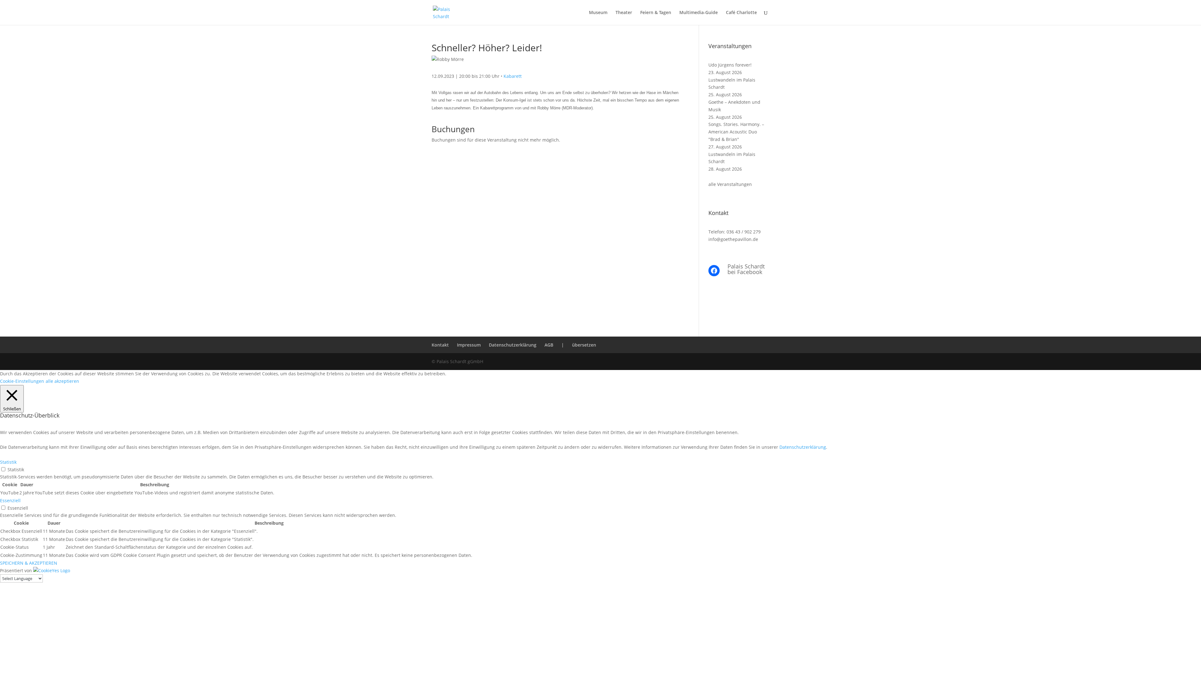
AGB (549, 345)
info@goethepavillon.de (733, 239)
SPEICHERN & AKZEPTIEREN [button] (28, 563)
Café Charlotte (741, 12)
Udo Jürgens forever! (730, 65)
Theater (624, 12)
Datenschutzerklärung (512, 345)
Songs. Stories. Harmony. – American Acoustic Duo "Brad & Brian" (736, 131)
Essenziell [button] (10, 500)
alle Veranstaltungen (730, 184)
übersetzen (584, 345)
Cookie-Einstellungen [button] (22, 381)
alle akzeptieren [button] (62, 381)
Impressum (469, 345)
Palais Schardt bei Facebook (746, 269)
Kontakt (440, 345)
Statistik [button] (8, 462)
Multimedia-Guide (698, 12)
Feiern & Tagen (655, 12)
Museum (598, 12)
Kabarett (513, 76)
